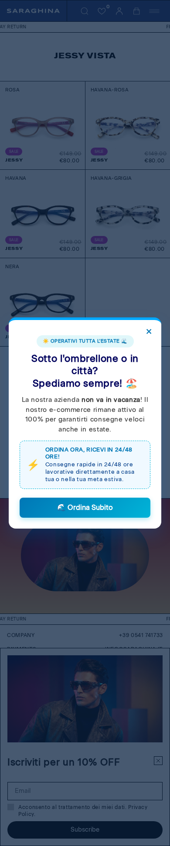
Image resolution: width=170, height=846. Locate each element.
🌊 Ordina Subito (85, 507)
